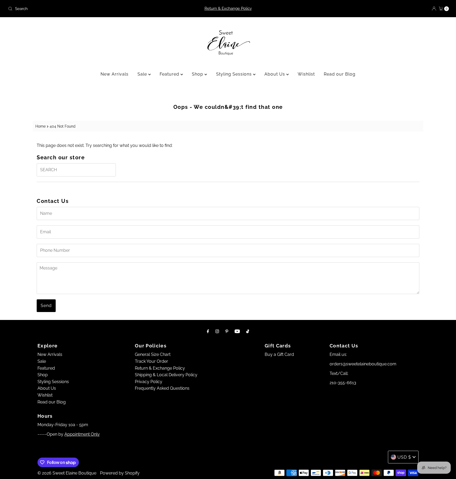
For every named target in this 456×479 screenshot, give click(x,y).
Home (40, 126)
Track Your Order (151, 361)
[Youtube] (237, 331)
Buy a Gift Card (279, 354)
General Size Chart (152, 354)
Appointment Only (82, 434)
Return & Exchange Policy (228, 8)
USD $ (404, 457)
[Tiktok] (247, 331)
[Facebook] (208, 331)
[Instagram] (217, 331)
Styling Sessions (234, 74)
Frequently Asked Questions (162, 388)
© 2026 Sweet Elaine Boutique (66, 473)
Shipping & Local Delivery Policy (166, 374)
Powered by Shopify (120, 473)
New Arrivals (115, 74)
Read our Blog (339, 74)
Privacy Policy (148, 381)
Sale (142, 74)
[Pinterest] (226, 331)
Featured (170, 74)
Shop (198, 74)
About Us (275, 74)
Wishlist (306, 74)
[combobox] (78, 8)
